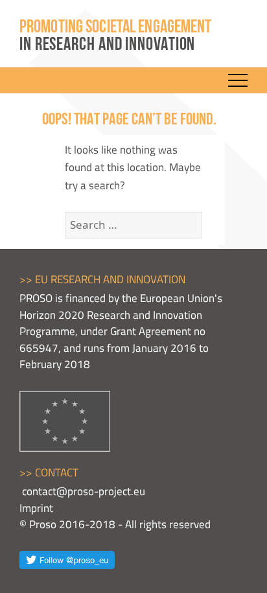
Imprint (36, 508)
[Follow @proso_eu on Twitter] (67, 559)
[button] (238, 80)
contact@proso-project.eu (83, 491)
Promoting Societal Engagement (115, 36)
